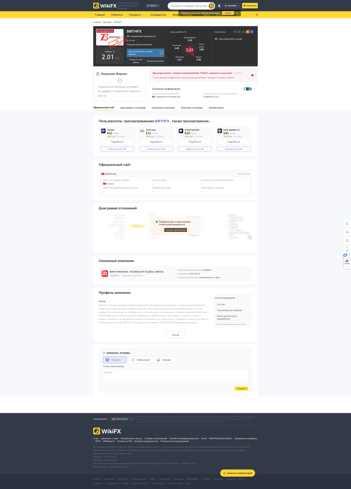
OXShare (97, 479)
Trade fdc (231, 479)
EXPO (98, 441)
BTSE (241, 479)
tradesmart (178, 479)
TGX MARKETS (158, 483)
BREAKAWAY (192, 479)
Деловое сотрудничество (146, 441)
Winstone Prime (175, 483)
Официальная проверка (246, 438)
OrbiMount (98, 483)
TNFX (152, 479)
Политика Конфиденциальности (184, 438)
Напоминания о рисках (131, 438)
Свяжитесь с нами (109, 438)
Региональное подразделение (175, 441)
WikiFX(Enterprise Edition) (220, 438)
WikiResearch (109, 441)
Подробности (117, 142)
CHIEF (125, 483)
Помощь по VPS (124, 441)
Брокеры (107, 22)
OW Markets (164, 479)
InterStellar (109, 479)
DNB (188, 483)
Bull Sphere (218, 479)
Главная (97, 22)
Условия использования (156, 438)
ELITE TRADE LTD (140, 483)
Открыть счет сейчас (135, 61)
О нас (96, 438)
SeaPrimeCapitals (139, 479)
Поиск (204, 438)
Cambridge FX (112, 483)
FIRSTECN (122, 479)
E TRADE (206, 479)
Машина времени (155, 61)
